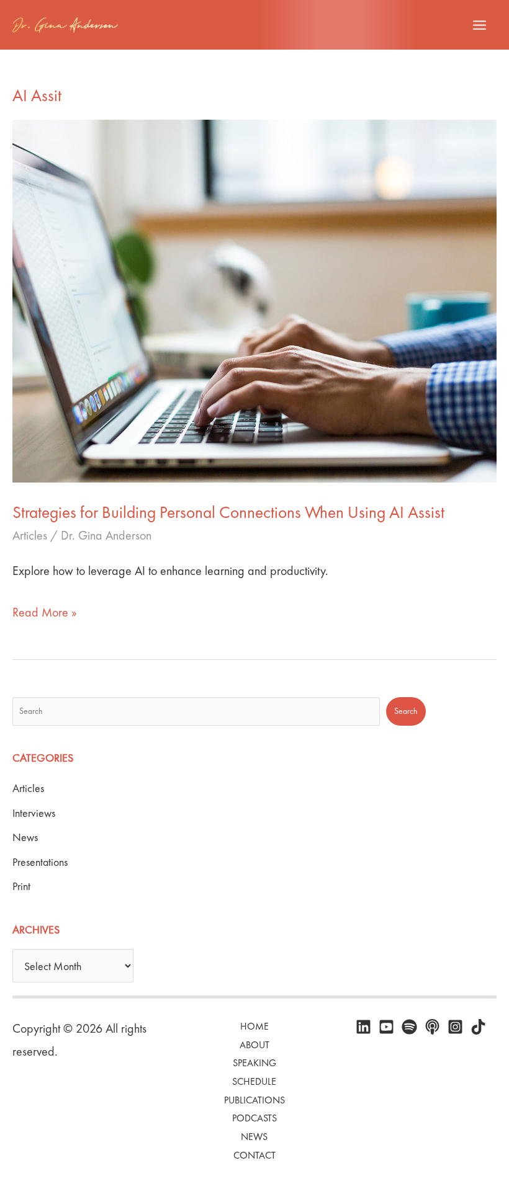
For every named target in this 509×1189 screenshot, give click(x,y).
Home (254, 1026)
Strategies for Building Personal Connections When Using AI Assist (230, 512)
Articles (29, 535)
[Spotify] (409, 1027)
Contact (254, 1155)
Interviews (33, 813)
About (254, 1044)
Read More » (44, 613)
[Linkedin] (363, 1027)
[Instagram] (455, 1027)
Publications (254, 1100)
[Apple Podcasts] (432, 1027)
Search (405, 711)
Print (21, 886)
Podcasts (254, 1117)
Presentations (40, 862)
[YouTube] (386, 1027)
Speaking (254, 1062)
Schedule (254, 1081)
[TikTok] (478, 1027)
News (25, 837)
